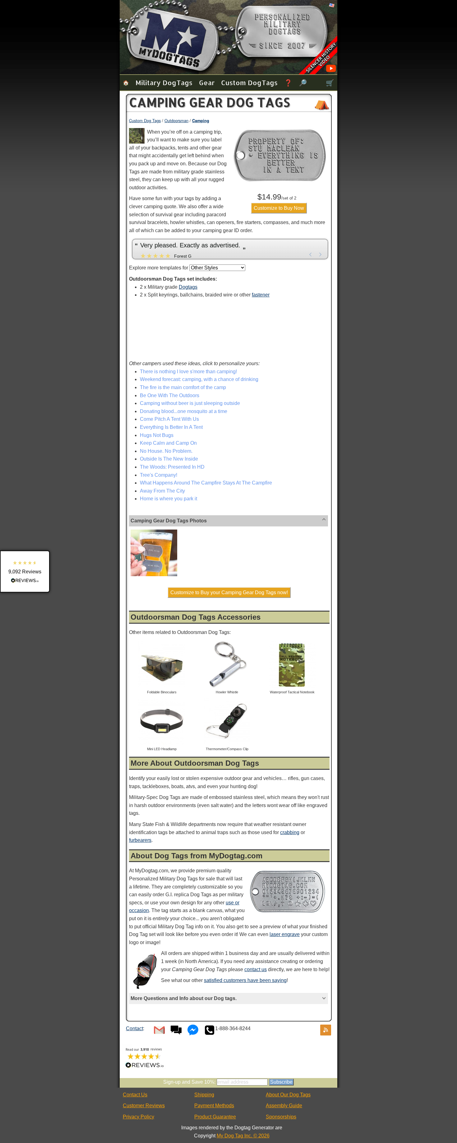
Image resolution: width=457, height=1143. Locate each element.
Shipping (204, 1094)
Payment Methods (214, 1105)
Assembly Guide (284, 1105)
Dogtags (188, 287)
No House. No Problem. (166, 451)
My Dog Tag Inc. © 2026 (243, 1135)
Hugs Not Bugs (156, 435)
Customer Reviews (144, 1105)
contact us (255, 969)
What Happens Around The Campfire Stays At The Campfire (206, 482)
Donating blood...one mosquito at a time (183, 411)
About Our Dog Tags (288, 1094)
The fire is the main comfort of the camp (183, 387)
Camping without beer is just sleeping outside (190, 403)
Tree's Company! (158, 475)
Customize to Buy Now (279, 208)
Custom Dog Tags (249, 82)
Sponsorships (281, 1116)
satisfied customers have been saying (245, 980)
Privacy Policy (138, 1116)
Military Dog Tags (164, 82)
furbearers (140, 840)
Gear (207, 82)
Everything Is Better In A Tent (171, 427)
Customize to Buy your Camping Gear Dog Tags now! (229, 592)
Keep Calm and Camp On (168, 443)
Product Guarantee (215, 1116)
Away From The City (162, 490)
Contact (134, 1028)
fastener (261, 294)
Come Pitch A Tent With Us (169, 419)
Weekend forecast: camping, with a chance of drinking (199, 379)
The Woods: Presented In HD (172, 467)
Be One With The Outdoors (169, 395)
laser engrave (285, 934)
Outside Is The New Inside (169, 458)
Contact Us (135, 1094)
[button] (25, 572)
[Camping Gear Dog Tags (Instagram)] (154, 530)
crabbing (289, 832)
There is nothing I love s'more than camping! (188, 371)
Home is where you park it (168, 498)
